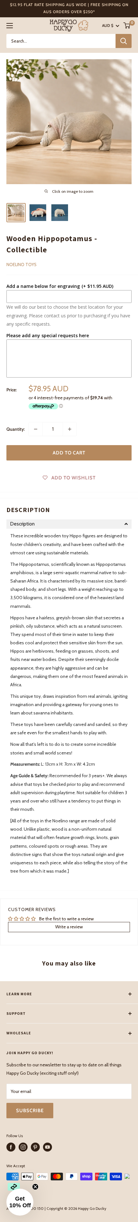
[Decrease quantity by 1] (35, 429)
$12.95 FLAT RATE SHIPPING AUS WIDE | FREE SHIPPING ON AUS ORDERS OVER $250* (69, 8)
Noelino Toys (21, 264)
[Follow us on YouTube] (47, 1147)
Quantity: (15, 429)
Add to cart (69, 453)
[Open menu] (9, 25)
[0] (127, 25)
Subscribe (30, 1110)
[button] (69, 524)
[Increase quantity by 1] (69, 429)
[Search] (124, 41)
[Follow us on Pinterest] (35, 1147)
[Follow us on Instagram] (23, 1147)
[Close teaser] (35, 1187)
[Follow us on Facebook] (10, 1147)
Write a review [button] (69, 927)
